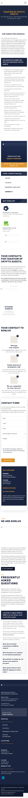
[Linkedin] (3, 777)
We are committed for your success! (14, 387)
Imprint (3, 794)
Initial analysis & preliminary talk (14, 366)
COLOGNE (3, 760)
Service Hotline (6, 712)
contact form (10, 350)
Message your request (14, 346)
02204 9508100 (14, 159)
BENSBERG (4, 750)
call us (17, 350)
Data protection (9, 794)
